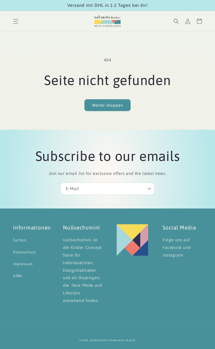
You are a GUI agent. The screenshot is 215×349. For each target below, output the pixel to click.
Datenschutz (24, 252)
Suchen (19, 240)
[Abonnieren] (148, 189)
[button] (16, 21)
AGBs (17, 276)
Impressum (23, 264)
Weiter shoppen (107, 105)
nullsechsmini (99, 340)
